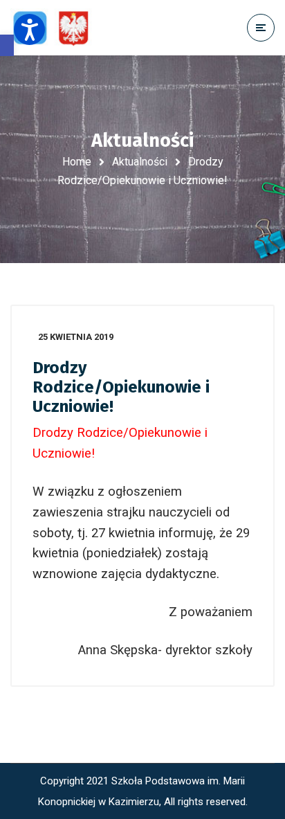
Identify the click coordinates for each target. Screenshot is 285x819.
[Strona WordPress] (57, 28)
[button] (7, 45)
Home (76, 161)
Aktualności (139, 161)
